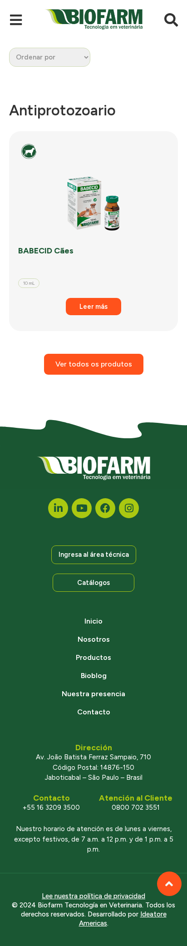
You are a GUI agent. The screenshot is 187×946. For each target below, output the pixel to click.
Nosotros (94, 639)
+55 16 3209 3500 (51, 807)
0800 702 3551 (136, 807)
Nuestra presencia (93, 693)
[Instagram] (129, 508)
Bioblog (94, 675)
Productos (93, 657)
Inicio (93, 621)
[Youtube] (82, 508)
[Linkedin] (58, 508)
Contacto (93, 712)
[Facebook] (105, 508)
